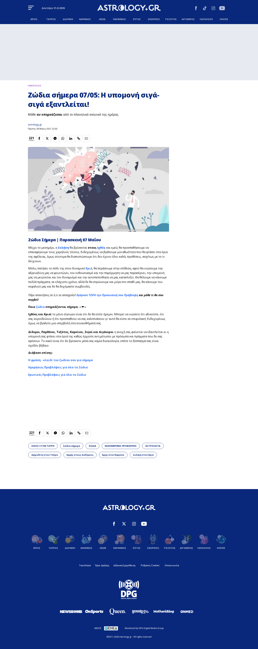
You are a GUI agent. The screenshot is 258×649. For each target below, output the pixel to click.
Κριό (89, 268)
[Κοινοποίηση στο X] (47, 138)
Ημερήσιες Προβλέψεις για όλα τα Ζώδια (58, 367)
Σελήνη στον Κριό (143, 454)
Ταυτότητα (85, 565)
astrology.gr (35, 124)
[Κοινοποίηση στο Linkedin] (70, 138)
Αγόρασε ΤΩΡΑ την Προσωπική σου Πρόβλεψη (107, 295)
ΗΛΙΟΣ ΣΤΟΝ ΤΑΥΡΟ (43, 445)
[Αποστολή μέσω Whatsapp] (62, 138)
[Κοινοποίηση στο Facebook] (39, 138)
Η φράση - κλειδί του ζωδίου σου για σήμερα (60, 360)
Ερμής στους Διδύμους (80, 454)
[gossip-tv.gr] (140, 611)
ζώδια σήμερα (71, 445)
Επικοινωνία (172, 565)
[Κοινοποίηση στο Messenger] (54, 138)
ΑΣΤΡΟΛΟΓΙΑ (152, 445)
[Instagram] (213, 8)
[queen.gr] (117, 611)
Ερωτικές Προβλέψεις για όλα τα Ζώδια (57, 375)
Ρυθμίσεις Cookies (150, 565)
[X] (124, 524)
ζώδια (40, 307)
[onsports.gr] (94, 611)
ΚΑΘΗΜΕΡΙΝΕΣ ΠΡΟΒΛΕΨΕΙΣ (121, 445)
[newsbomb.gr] (71, 611)
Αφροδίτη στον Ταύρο (44, 454)
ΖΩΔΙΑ (92, 445)
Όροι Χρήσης (102, 565)
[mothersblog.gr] (164, 611)
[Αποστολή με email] (86, 138)
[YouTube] (222, 8)
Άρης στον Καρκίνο (113, 454)
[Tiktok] (205, 8)
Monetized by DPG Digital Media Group (144, 628)
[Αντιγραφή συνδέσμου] (78, 138)
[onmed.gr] (187, 611)
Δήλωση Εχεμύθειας (124, 565)
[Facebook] (196, 8)
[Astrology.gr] (129, 8)
